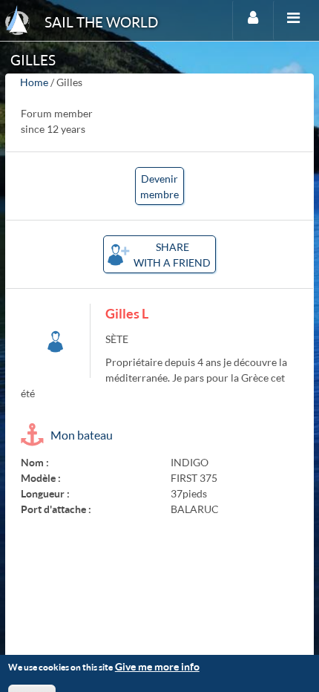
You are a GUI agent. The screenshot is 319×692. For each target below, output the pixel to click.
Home (34, 82)
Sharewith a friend (172, 255)
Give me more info (157, 666)
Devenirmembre (159, 186)
